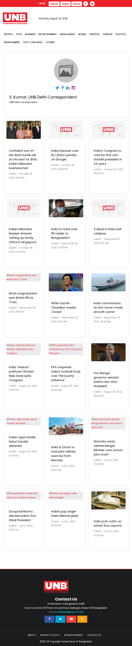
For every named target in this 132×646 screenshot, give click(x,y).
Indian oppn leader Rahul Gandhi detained (22, 441)
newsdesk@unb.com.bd (66, 612)
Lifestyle (94, 34)
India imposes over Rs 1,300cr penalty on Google (65, 155)
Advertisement (73, 635)
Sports (8, 34)
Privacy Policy (50, 635)
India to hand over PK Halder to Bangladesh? (64, 233)
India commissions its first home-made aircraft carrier (108, 307)
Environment (12, 42)
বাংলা (42, 3)
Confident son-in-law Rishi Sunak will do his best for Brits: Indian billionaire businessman (23, 159)
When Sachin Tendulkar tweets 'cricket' (63, 307)
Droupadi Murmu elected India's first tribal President (22, 515)
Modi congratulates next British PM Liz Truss (23, 297)
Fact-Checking (32, 42)
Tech (19, 34)
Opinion (107, 34)
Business (30, 34)
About (32, 635)
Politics (121, 34)
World (82, 34)
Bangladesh (67, 34)
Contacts (94, 635)
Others (50, 42)
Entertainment (48, 34)
